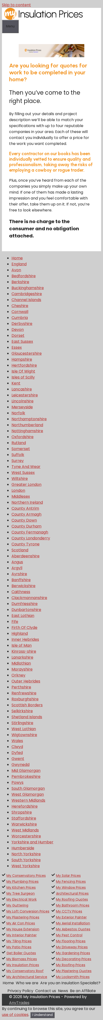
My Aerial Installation (73, 923)
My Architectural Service (26, 976)
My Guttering (17, 905)
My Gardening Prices (73, 953)
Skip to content (16, 5)
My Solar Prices (68, 875)
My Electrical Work (21, 899)
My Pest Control (69, 935)
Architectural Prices (72, 893)
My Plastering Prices (22, 917)
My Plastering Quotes (74, 971)
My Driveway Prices (72, 947)
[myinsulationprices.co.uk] (43, 18)
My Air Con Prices (20, 923)
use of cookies (15, 1014)
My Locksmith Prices (73, 976)
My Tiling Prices (19, 941)
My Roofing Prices (70, 965)
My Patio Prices (18, 947)
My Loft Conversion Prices (27, 911)
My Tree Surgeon (20, 893)
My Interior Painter (21, 935)
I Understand (42, 1015)
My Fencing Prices (71, 881)
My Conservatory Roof (25, 971)
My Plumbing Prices (22, 881)
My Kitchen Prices (21, 887)
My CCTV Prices (69, 911)
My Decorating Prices (73, 959)
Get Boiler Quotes (21, 953)
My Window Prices (71, 887)
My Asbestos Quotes (73, 929)
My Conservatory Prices (26, 875)
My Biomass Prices (21, 959)
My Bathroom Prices (72, 905)
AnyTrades (19, 1002)
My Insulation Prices (22, 965)
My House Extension (22, 929)
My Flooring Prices (71, 941)
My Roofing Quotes (72, 899)
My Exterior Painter (71, 917)
